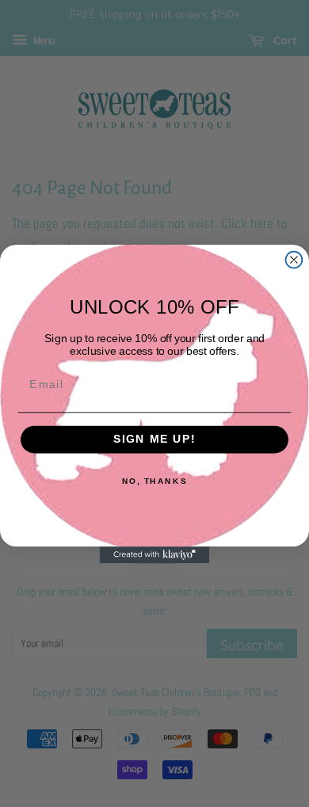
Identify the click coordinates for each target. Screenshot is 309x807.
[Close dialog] (294, 259)
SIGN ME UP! (154, 439)
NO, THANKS (154, 480)
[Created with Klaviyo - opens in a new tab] (155, 554)
